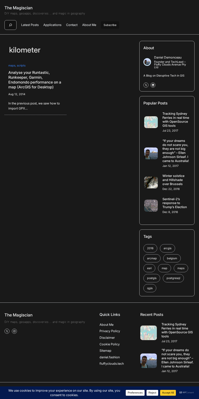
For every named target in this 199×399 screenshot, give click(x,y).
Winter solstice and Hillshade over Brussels (173, 180)
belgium (172, 258)
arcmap (152, 258)
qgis (150, 288)
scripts (21, 65)
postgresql (173, 278)
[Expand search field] (10, 25)
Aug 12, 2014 (16, 94)
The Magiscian (18, 7)
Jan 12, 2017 (170, 165)
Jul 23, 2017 (170, 130)
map (164, 268)
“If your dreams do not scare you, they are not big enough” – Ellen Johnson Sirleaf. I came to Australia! (175, 151)
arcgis (167, 248)
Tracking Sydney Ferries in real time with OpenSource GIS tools (175, 120)
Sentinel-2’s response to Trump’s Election (174, 203)
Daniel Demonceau (168, 57)
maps (11, 65)
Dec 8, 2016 (170, 212)
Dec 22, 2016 (171, 188)
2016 (150, 248)
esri (149, 268)
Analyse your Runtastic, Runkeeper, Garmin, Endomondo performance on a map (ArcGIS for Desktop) (34, 80)
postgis (151, 278)
